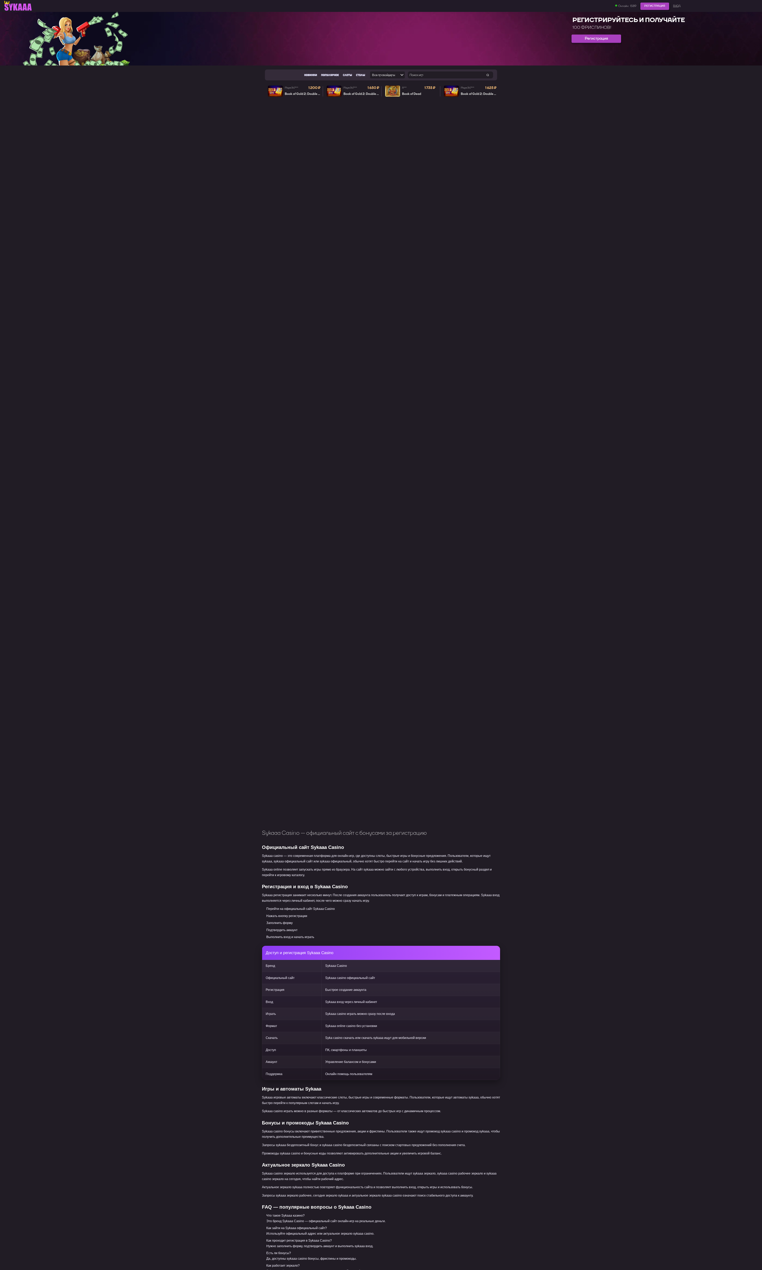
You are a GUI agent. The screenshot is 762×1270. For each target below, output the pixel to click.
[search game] (487, 74)
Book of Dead (411, 93)
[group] (381, 39)
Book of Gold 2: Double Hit (303, 93)
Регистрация (654, 6)
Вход (677, 6)
